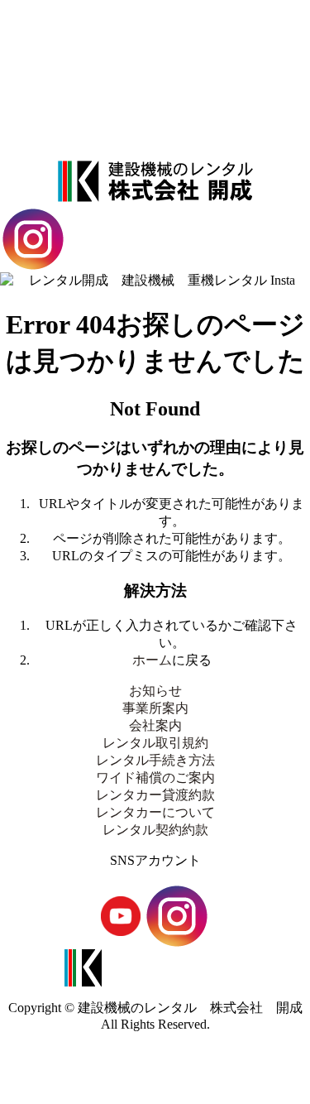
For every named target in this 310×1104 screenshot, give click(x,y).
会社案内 (155, 725)
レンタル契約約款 (155, 830)
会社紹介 (155, 62)
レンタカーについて (155, 812)
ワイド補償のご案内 (155, 777)
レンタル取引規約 (155, 89)
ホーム (152, 660)
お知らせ (155, 691)
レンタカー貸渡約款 (155, 795)
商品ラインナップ (155, 36)
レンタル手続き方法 (155, 115)
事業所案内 (155, 142)
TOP (155, 11)
